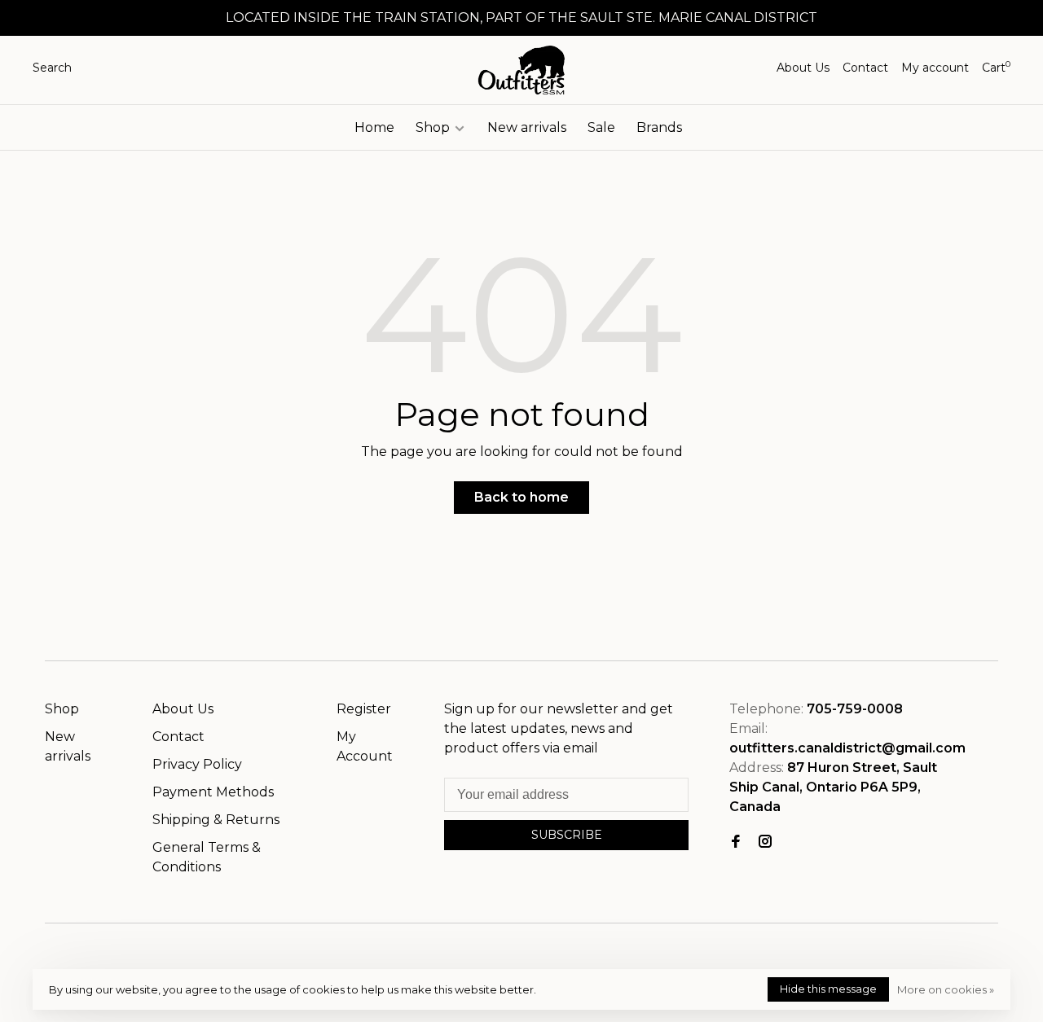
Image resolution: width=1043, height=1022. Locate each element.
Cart (996, 67)
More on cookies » (945, 989)
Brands (659, 127)
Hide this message (828, 988)
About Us (803, 67)
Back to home (521, 497)
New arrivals (526, 127)
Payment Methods (213, 792)
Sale (601, 127)
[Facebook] (735, 842)
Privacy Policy (197, 764)
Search (52, 67)
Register (364, 709)
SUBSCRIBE (566, 834)
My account (935, 67)
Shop (434, 127)
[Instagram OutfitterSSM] (765, 842)
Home (374, 127)
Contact (865, 67)
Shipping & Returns (215, 819)
